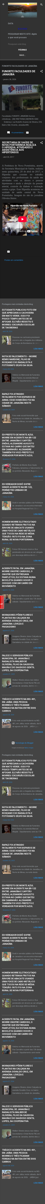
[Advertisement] (22, 279)
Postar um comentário (13, 260)
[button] (41, 72)
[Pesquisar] (41, 5)
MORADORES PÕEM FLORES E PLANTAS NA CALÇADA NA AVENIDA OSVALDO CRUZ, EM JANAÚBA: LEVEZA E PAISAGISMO (17, 621)
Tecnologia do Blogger (24, 743)
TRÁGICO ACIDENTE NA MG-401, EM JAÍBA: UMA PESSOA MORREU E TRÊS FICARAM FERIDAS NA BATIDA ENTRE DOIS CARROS (19, 705)
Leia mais (38, 349)
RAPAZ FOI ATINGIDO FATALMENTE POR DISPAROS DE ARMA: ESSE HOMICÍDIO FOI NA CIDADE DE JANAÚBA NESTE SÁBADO (18, 400)
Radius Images (28, 748)
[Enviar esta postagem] (27, 133)
